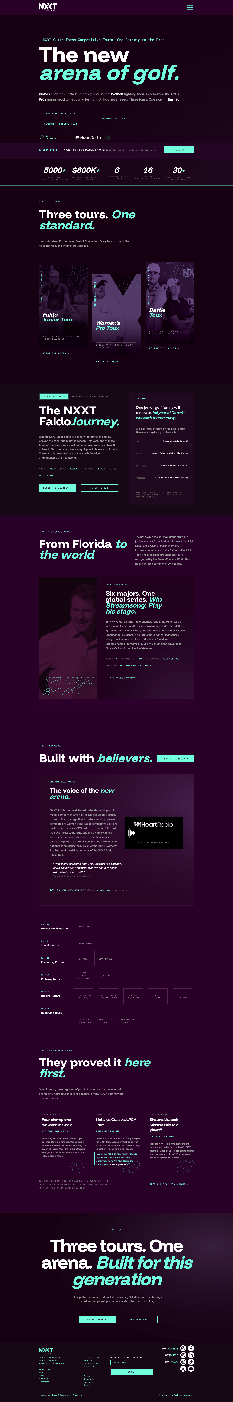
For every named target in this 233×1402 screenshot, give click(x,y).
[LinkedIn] (191, 1355)
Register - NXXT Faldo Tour (52, 1363)
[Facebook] (191, 1348)
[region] (63, 314)
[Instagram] (183, 1348)
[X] (183, 1369)
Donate (87, 1385)
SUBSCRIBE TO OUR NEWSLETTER (126, 1357)
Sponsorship (89, 1379)
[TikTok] (191, 1362)
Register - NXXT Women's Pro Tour (55, 1357)
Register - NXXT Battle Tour (52, 1360)
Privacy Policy (79, 1395)
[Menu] (189, 7)
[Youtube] (191, 1369)
